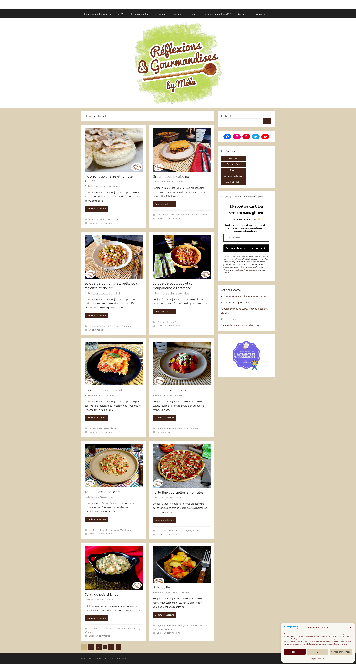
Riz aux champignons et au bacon (239, 302)
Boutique (177, 13)
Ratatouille (161, 587)
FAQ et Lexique (232, 182)
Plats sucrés (232, 164)
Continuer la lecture (96, 209)
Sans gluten (184, 214)
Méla (118, 186)
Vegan (161, 629)
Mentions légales (139, 13)
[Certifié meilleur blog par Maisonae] (246, 355)
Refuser (317, 652)
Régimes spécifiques (232, 176)
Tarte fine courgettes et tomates (178, 492)
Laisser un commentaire (100, 223)
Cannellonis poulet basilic (104, 390)
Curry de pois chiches (101, 594)
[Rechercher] (267, 121)
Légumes (93, 326)
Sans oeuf (195, 214)
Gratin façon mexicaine (171, 176)
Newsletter (260, 13)
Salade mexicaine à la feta (174, 390)
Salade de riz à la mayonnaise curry (240, 325)
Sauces (135, 628)
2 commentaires (164, 432)
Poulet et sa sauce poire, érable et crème (243, 296)
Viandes (204, 214)
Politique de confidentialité (96, 13)
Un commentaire (96, 330)
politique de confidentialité (246, 270)
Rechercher (227, 116)
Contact (242, 13)
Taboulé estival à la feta (104, 492)
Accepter (295, 652)
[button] (350, 627)
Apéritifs (92, 219)
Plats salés (102, 219)
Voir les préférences (340, 652)
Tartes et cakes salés (177, 530)
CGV (120, 13)
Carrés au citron (229, 319)
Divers (232, 170)
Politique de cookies (316, 659)
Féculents (161, 214)
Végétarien (113, 219)
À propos (160, 13)
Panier (192, 13)
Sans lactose (196, 625)
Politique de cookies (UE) (217, 13)
